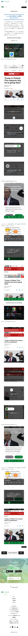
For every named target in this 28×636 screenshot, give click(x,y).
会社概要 (14, 600)
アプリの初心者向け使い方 (14, 609)
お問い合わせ (11, 578)
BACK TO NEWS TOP (13, 552)
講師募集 (14, 617)
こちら (16, 40)
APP (14, 596)
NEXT (21, 552)
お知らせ (14, 602)
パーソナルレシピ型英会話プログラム (14, 615)
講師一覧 (14, 598)
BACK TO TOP (15, 587)
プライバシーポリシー (14, 619)
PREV (4, 552)
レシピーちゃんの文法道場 (14, 611)
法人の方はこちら (14, 613)
